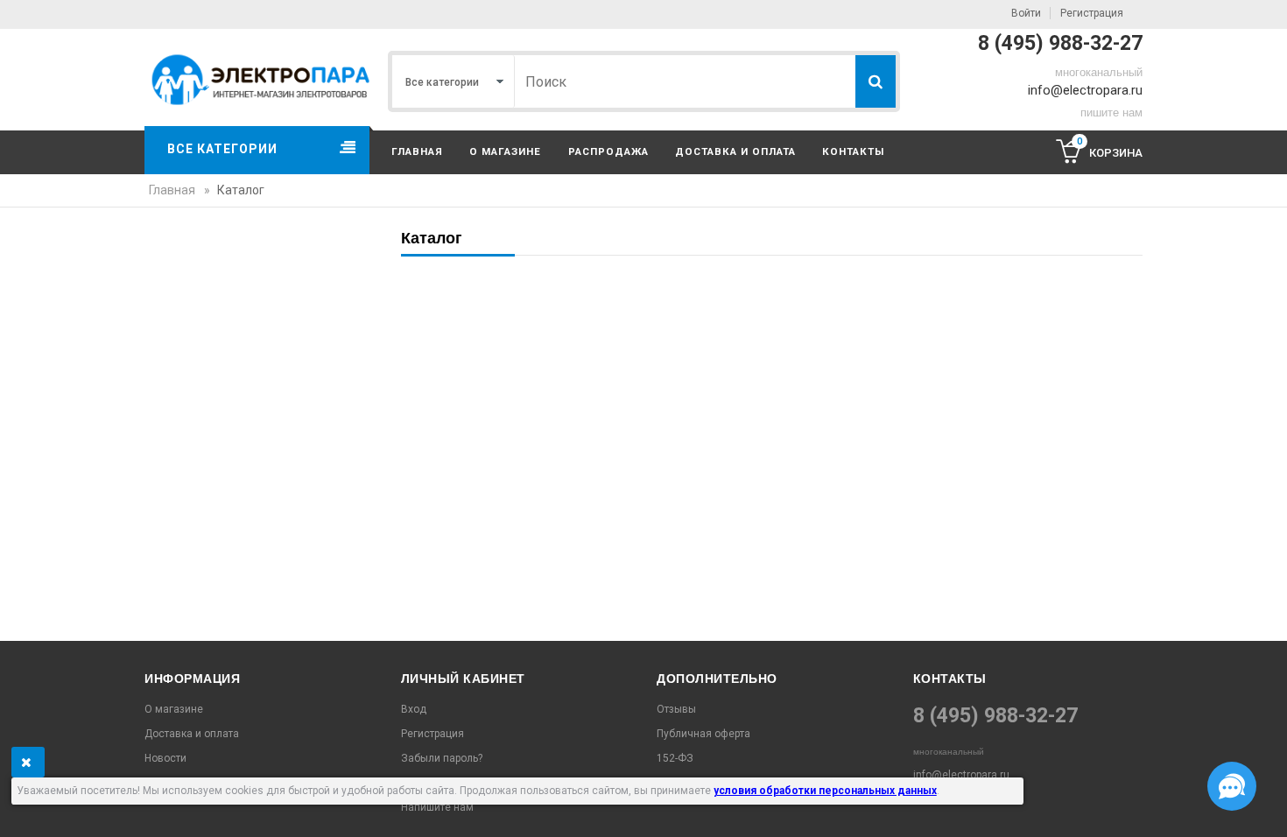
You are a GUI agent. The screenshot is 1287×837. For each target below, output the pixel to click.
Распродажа (608, 151)
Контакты (853, 151)
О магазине (505, 151)
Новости (165, 758)
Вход (413, 709)
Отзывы (676, 709)
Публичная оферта (703, 734)
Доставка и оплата (735, 151)
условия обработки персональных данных (825, 790)
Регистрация (1091, 13)
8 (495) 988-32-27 (1060, 43)
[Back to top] (18, 805)
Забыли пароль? (441, 758)
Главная (417, 151)
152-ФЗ (675, 758)
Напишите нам (437, 807)
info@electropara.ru (1085, 90)
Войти (1026, 13)
